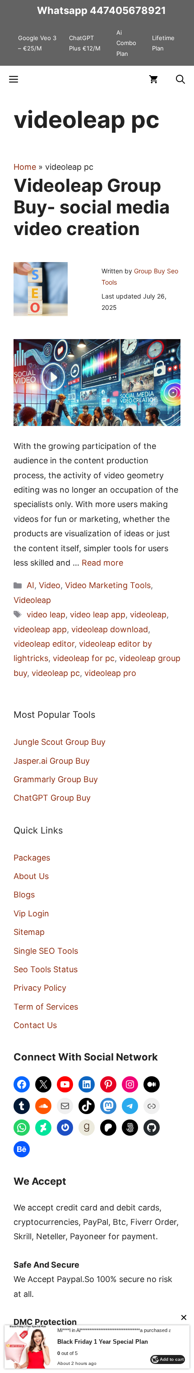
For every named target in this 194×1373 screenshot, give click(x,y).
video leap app (97, 614)
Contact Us (35, 1025)
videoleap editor (44, 643)
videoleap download (109, 629)
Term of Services (46, 1006)
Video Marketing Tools (108, 585)
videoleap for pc (84, 658)
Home (25, 167)
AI (30, 585)
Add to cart (172, 1359)
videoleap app (40, 629)
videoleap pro (110, 673)
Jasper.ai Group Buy (52, 761)
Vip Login (31, 913)
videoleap (148, 614)
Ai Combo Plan (126, 43)
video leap (46, 614)
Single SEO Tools (46, 951)
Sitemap (29, 932)
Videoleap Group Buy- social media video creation (92, 207)
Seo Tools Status (46, 969)
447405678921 (128, 10)
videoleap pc (56, 673)
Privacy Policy (40, 987)
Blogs (24, 894)
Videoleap (32, 600)
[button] (180, 79)
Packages (32, 857)
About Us (31, 876)
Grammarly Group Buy (56, 779)
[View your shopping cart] (153, 79)
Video (49, 585)
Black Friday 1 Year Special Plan (102, 1341)
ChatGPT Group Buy (52, 797)
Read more (102, 562)
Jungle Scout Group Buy (60, 742)
